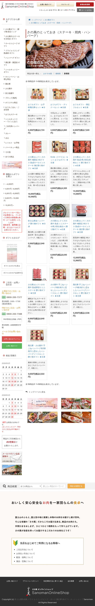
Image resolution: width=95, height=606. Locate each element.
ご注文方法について (24, 549)
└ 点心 (6, 138)
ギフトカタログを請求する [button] (12, 273)
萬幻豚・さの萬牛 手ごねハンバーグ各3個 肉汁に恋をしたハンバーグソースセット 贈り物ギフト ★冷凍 (37, 351)
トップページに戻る (36, 391)
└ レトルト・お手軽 (11, 142)
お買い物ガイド (12, 581)
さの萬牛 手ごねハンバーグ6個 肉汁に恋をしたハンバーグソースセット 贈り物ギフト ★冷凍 (59, 290)
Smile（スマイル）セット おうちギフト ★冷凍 (59, 160)
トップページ (36, 19)
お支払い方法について (25, 553)
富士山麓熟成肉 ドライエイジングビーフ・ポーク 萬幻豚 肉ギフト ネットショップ (49, 599)
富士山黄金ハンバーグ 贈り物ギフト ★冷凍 (37, 223)
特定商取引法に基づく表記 (53, 581)
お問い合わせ (84, 581)
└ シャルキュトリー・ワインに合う (11, 120)
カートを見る (86, 10)
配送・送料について (24, 557)
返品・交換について (24, 561)
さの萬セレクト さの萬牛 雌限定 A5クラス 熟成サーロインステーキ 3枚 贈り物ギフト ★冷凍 (36, 162)
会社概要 (71, 581)
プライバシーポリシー (31, 581)
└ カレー (7, 133)
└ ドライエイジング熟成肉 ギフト (11, 51)
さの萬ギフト (50, 19)
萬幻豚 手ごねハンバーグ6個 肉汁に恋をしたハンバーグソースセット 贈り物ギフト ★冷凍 (81, 290)
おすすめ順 (47, 73)
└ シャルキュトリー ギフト (11, 70)
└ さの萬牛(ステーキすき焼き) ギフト (12, 37)
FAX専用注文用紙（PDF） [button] (12, 319)
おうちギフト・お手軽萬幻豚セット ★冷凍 (36, 107)
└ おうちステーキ (11, 114)
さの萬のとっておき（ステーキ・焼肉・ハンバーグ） (51, 22)
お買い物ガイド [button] (12, 346)
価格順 (58, 73)
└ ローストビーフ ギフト (12, 44)
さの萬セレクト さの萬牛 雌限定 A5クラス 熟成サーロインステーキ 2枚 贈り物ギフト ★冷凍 (81, 226)
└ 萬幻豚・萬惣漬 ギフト (12, 63)
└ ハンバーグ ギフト (12, 57)
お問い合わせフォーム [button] (12, 339)
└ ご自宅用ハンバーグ (11, 127)
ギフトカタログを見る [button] (12, 266)
